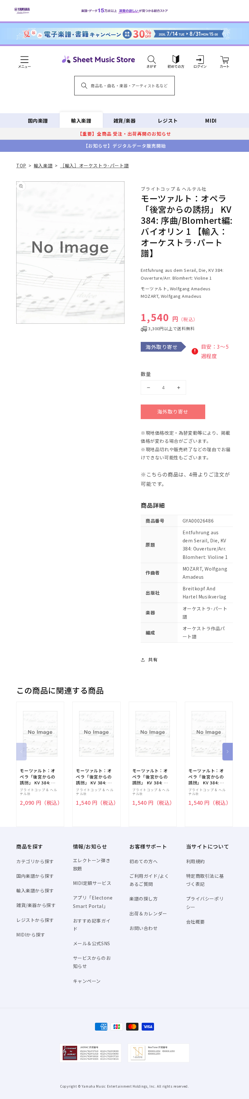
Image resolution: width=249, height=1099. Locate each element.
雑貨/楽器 (124, 120)
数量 (146, 373)
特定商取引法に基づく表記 (205, 880)
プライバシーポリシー (205, 902)
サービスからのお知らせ (92, 962)
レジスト (168, 120)
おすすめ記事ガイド (92, 924)
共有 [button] (153, 659)
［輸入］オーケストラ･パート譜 (94, 165)
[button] (151, 59)
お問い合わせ (143, 928)
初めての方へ (143, 861)
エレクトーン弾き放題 (92, 864)
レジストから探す (35, 920)
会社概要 (195, 921)
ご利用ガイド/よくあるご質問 (149, 880)
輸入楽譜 (81, 120)
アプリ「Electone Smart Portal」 (93, 901)
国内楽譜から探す (35, 876)
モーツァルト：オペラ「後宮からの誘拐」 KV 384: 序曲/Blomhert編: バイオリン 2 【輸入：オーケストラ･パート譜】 (38, 777)
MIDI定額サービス (92, 883)
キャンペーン (87, 981)
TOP (21, 165)
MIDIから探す (30, 934)
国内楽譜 (38, 120)
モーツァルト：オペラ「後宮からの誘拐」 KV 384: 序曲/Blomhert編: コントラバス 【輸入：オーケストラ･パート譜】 (150, 777)
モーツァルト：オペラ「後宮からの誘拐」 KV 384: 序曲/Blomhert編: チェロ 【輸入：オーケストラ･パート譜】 (206, 777)
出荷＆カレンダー (148, 913)
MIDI (211, 120)
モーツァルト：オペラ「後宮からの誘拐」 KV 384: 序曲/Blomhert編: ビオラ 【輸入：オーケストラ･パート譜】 (94, 777)
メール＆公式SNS (91, 943)
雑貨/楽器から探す (36, 905)
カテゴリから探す (35, 861)
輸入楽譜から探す (35, 890)
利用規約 (195, 861)
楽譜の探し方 (143, 898)
